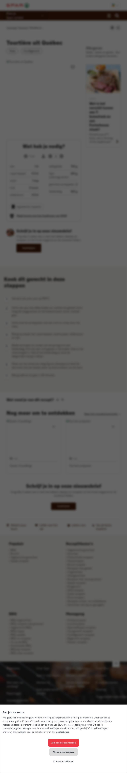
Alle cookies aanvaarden (63, 742)
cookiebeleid (62, 732)
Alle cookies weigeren (64, 752)
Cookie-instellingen (63, 761)
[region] (63, 738)
